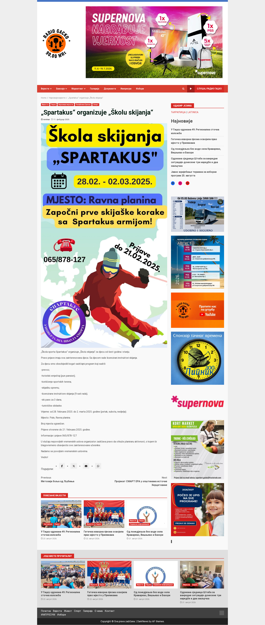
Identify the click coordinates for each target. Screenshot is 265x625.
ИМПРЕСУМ (48, 614)
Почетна (46, 611)
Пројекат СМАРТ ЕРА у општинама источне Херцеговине (141, 481)
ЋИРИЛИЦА (178, 112)
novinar (46, 119)
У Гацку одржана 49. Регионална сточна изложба (61, 514)
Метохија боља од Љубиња (57, 479)
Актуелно (48, 524)
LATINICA (193, 112)
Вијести (45, 88)
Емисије (60, 88)
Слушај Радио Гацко (209, 88)
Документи (110, 88)
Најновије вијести (65, 104)
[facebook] (62, 466)
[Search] (183, 89)
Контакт (110, 611)
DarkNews (142, 621)
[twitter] (74, 466)
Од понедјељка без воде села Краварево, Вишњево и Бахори (147, 514)
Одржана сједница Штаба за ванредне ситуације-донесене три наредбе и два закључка (194, 162)
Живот (68, 611)
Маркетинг (77, 88)
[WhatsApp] (98, 466)
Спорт (95, 104)
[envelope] (86, 466)
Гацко (53, 104)
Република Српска (83, 104)
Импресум (126, 88)
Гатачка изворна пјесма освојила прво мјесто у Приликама (104, 514)
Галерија (94, 88)
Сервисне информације (139, 524)
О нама (99, 611)
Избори (140, 88)
